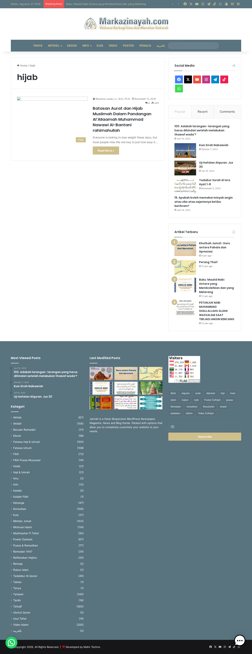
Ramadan (175, 406)
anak (198, 393)
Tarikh (17, 600)
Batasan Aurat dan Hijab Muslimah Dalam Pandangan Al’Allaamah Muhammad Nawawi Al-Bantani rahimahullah (122, 119)
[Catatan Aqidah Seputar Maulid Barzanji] (101, 402)
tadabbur (175, 413)
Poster (128, 45)
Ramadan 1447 (22, 551)
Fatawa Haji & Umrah (26, 441)
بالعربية (161, 45)
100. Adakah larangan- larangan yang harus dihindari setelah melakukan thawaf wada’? (201, 130)
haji (223, 393)
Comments (227, 111)
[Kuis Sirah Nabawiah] (185, 150)
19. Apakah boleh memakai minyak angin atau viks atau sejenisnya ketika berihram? (203, 202)
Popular (180, 111)
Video (113, 45)
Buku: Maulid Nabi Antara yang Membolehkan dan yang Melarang (216, 286)
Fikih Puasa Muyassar (27, 460)
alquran (186, 393)
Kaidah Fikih (20, 496)
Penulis (145, 45)
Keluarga (18, 502)
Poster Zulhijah (212, 399)
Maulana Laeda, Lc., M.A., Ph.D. (113, 98)
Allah (173, 393)
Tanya (37, 45)
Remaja (18, 563)
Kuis (100, 45)
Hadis (16, 466)
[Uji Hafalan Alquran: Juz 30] (185, 168)
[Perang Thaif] (185, 267)
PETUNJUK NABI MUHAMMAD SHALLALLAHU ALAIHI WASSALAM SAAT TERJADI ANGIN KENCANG (216, 311)
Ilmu (16, 478)
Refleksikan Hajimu (25, 557)
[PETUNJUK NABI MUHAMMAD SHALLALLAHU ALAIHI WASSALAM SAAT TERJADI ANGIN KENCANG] (185, 308)
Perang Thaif (208, 262)
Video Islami (20, 624)
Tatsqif (17, 606)
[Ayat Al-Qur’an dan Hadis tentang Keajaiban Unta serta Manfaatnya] (101, 373)
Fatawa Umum (22, 448)
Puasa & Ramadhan (25, 545)
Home (23, 65)
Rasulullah (208, 406)
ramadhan (191, 406)
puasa (229, 399)
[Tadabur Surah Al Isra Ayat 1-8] (185, 185)
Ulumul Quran (21, 612)
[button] (11, 642)
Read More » (106, 150)
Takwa (17, 582)
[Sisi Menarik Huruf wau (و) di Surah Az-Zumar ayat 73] (126, 402)
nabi (196, 399)
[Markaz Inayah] (126, 24)
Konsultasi (19, 508)
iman (232, 393)
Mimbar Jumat (22, 521)
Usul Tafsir (20, 618)
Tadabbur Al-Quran (25, 576)
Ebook (72, 45)
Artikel (53, 45)
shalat (223, 406)
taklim (189, 413)
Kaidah (17, 490)
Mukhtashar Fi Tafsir (26, 533)
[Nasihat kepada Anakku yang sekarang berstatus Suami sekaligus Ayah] (150, 388)
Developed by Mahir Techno (83, 646)
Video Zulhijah (206, 413)
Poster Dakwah (22, 539)
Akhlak (17, 417)
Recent (203, 111)
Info (85, 45)
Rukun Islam (21, 569)
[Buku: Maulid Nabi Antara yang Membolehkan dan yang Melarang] (185, 285)
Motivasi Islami (22, 527)
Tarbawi (18, 594)
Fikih (16, 454)
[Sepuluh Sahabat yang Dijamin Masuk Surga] (150, 402)
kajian (185, 399)
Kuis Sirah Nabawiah (213, 145)
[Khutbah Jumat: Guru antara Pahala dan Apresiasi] (185, 248)
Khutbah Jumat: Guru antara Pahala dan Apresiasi (214, 247)
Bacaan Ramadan (24, 429)
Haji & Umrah (21, 472)
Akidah (17, 423)
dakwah (210, 393)
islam (173, 399)
